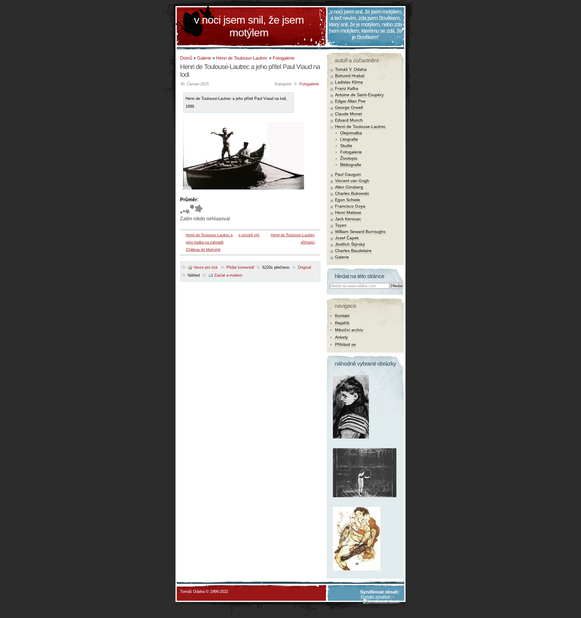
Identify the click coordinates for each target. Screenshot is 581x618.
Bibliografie (350, 164)
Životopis (348, 158)
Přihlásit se (345, 344)
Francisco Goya (350, 206)
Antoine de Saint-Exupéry (359, 94)
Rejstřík (342, 323)
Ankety (341, 337)
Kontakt (342, 315)
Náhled (194, 275)
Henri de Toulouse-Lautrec (242, 58)
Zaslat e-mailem (228, 275)
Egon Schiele (347, 199)
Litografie (349, 139)
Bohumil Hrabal (349, 75)
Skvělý (192, 209)
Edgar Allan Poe (350, 101)
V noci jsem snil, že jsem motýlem (249, 26)
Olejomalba (351, 132)
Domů (186, 58)
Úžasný (199, 209)
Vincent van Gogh (352, 180)
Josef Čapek (347, 237)
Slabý (181, 209)
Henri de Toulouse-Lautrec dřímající (293, 239)
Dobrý (187, 209)
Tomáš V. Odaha (351, 69)
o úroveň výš (248, 235)
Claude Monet (348, 113)
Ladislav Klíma (349, 82)
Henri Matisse (348, 212)
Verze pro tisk (206, 267)
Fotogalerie (283, 58)
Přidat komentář (240, 267)
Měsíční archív (349, 329)
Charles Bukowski (352, 193)
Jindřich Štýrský (350, 244)
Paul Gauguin (348, 174)
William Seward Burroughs (360, 231)
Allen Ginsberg (349, 187)
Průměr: (189, 199)
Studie (346, 145)
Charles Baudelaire (353, 250)
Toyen (340, 225)
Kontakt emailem (375, 596)
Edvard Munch (349, 120)
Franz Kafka (346, 88)
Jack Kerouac (348, 218)
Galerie (204, 58)
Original (304, 267)
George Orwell (349, 107)
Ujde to (183, 209)
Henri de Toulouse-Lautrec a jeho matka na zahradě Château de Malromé (209, 242)
